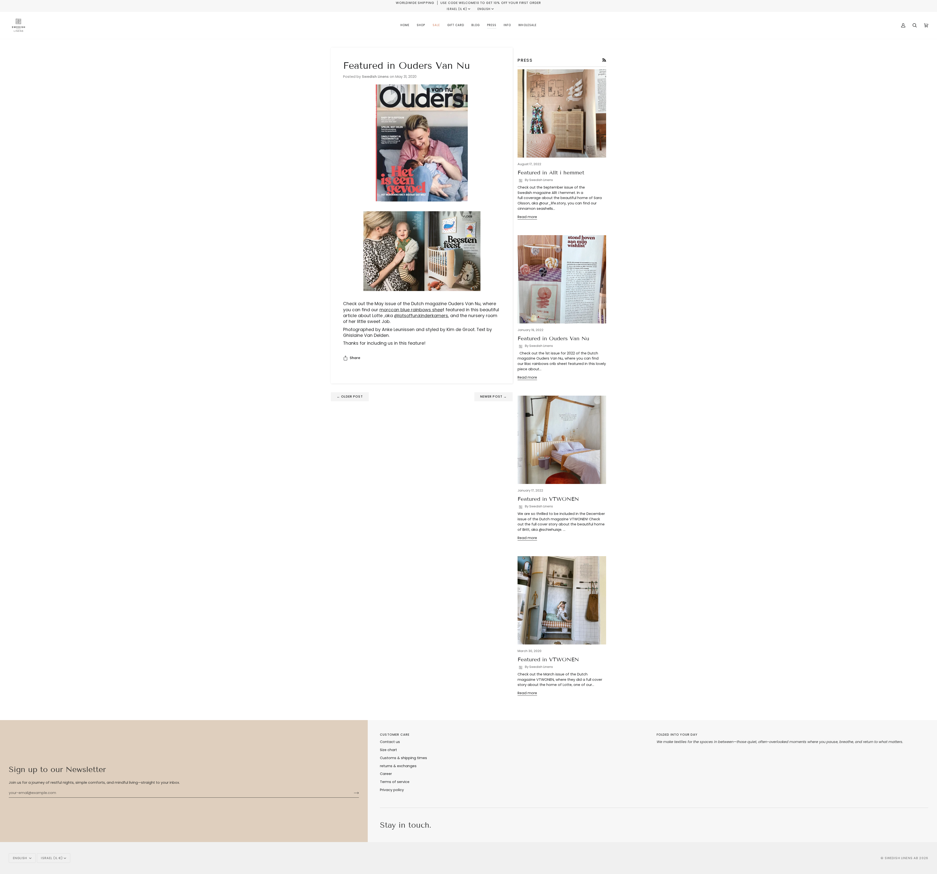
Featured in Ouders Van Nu (553, 338)
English (484, 9)
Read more (527, 216)
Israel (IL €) (457, 9)
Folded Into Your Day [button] (677, 735)
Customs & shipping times (403, 757)
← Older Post (350, 396)
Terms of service (394, 781)
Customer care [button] (394, 735)
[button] (421, 25)
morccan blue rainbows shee (411, 310)
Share (355, 357)
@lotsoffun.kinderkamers (421, 315)
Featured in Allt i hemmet (551, 172)
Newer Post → (493, 396)
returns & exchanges (398, 765)
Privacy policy (392, 789)
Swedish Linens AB (901, 858)
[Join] (352, 793)
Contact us (390, 741)
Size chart (388, 749)
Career (386, 773)
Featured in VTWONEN (548, 499)
